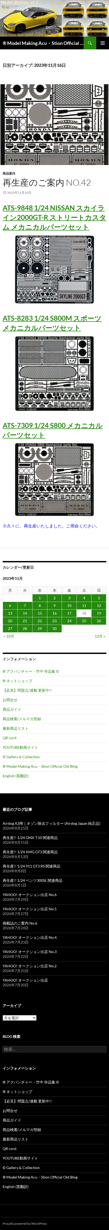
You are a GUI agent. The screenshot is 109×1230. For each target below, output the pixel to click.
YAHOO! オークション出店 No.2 (30, 966)
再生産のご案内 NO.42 (47, 182)
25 (84, 621)
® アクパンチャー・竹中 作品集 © (31, 671)
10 (69, 605)
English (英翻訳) (16, 776)
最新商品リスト (16, 728)
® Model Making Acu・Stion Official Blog (43, 43)
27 (10, 628)
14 (25, 613)
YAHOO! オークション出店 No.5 (30, 909)
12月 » (100, 636)
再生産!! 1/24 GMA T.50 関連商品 (30, 837)
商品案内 (9, 173)
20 (10, 621)
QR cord (9, 738)
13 (10, 613)
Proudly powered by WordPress (25, 1224)
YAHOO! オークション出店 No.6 (30, 894)
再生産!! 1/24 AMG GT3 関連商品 (30, 852)
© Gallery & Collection (21, 757)
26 (99, 621)
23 (54, 621)
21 (25, 621)
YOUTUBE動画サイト (20, 747)
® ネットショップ (17, 680)
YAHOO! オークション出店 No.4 (30, 937)
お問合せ (10, 700)
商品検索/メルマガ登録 (22, 719)
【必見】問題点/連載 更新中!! (27, 690)
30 (54, 628)
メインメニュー (102, 43)
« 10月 (9, 636)
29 (40, 628)
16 (54, 613)
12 (99, 605)
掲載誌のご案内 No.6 (20, 923)
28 (25, 628)
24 (69, 621)
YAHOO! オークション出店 (25, 980)
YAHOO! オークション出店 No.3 (30, 951)
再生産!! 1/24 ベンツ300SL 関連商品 (32, 880)
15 (40, 613)
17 (69, 613)
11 (84, 605)
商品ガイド (12, 709)
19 (99, 613)
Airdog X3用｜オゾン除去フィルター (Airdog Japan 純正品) (51, 823)
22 (40, 621)
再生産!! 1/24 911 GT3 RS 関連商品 (31, 866)
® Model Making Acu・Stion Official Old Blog (40, 766)
